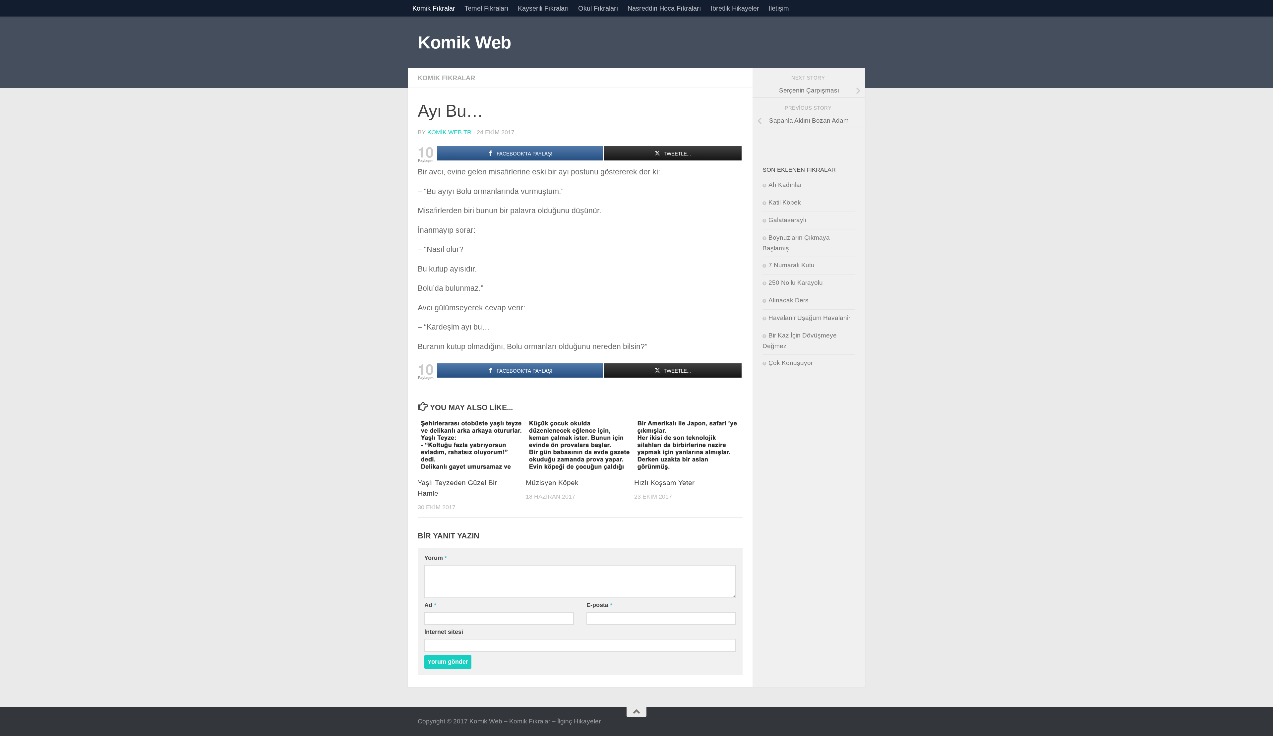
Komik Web (464, 42)
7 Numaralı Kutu (791, 265)
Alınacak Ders (788, 300)
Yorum (435, 558)
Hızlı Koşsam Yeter (664, 483)
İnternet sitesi (443, 632)
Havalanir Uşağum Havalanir (809, 317)
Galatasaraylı (787, 219)
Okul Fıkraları (598, 8)
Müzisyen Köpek (552, 483)
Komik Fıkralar (433, 8)
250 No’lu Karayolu (795, 282)
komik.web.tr (449, 132)
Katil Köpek (784, 202)
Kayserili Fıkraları (543, 8)
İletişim (778, 8)
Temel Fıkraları (486, 8)
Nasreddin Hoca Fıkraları (664, 8)
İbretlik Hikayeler (734, 8)
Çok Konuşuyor (790, 362)
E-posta (599, 605)
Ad (430, 605)
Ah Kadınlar (785, 184)
